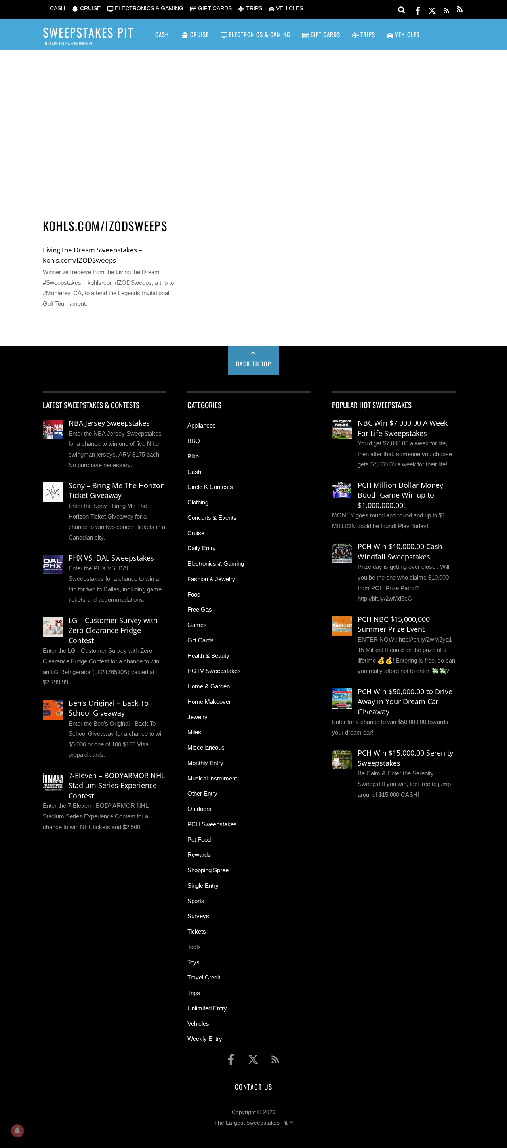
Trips (193, 992)
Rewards (199, 854)
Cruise (195, 533)
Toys (193, 962)
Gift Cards (200, 640)
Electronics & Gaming (215, 563)
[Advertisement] (253, 123)
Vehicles (198, 1023)
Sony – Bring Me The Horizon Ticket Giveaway (117, 490)
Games (197, 624)
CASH (56, 8)
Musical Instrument (212, 778)
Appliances (201, 425)
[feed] (446, 9)
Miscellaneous (206, 747)
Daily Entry (201, 548)
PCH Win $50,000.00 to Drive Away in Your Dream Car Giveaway (405, 701)
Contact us (253, 1087)
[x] (432, 9)
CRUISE (89, 8)
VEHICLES (288, 8)
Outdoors (199, 808)
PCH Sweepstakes (212, 824)
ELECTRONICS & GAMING (148, 8)
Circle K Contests (210, 486)
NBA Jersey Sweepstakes (109, 423)
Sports (195, 901)
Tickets (196, 931)
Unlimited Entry (207, 1008)
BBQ (193, 441)
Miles (194, 732)
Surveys (198, 916)
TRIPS (253, 8)
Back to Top (253, 363)
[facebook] (417, 9)
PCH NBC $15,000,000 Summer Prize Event (394, 624)
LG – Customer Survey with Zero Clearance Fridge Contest (113, 630)
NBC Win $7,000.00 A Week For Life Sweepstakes (403, 428)
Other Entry (202, 793)
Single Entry (203, 885)
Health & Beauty (208, 655)
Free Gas (199, 609)
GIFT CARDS (213, 8)
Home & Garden (208, 686)
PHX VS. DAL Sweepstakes (111, 558)
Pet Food (199, 839)
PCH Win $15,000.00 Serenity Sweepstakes (405, 758)
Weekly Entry (204, 1038)
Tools (194, 946)
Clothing (197, 502)
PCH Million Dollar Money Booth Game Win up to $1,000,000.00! (400, 495)
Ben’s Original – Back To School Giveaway (109, 708)
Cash (194, 471)
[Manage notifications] (17, 1130)
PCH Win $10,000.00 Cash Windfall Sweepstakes (400, 551)
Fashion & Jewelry (211, 579)
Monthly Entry (205, 763)
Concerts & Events (211, 517)
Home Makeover (209, 701)
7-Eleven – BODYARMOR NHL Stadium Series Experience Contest (117, 785)
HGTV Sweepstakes (214, 670)
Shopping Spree (208, 870)
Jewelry (197, 717)
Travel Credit (203, 977)
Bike (193, 456)
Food (193, 594)
